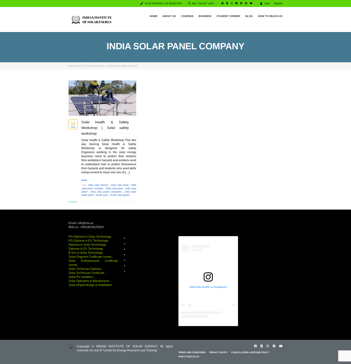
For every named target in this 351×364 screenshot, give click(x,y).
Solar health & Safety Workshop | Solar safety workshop (105, 127)
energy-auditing (135, 255)
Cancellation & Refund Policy (250, 352)
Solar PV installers (81, 276)
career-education (136, 244)
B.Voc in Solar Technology (86, 252)
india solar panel (120, 185)
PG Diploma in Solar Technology (90, 236)
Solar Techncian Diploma (85, 268)
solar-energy (133, 271)
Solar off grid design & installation (90, 285)
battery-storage (135, 238)
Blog (249, 16)
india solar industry (98, 185)
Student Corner (228, 16)
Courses (187, 16)
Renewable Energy (137, 266)
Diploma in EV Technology (86, 248)
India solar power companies (106, 191)
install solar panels (120, 195)
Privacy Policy (218, 352)
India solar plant (115, 188)
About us (169, 16)
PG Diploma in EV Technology (88, 240)
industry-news (134, 260)
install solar (102, 195)
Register (278, 3)
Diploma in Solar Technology (87, 244)
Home (153, 16)
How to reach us (270, 16)
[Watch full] (102, 98)
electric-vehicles (135, 249)
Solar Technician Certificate (87, 272)
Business (205, 16)
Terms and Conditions (192, 352)
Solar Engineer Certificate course (90, 256)
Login (267, 3)
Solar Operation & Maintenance (89, 280)
